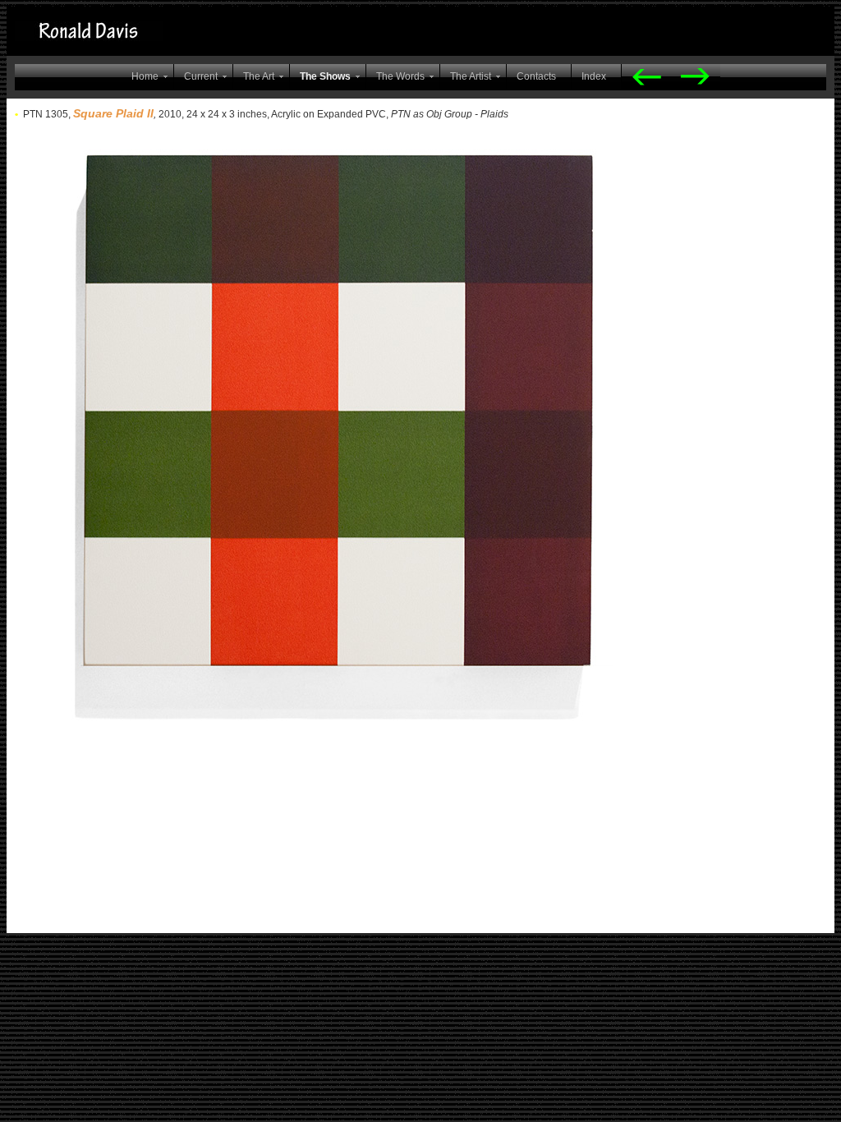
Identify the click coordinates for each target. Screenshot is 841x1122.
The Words (400, 76)
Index (593, 76)
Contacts (536, 76)
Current (201, 76)
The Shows (325, 76)
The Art (258, 76)
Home (145, 76)
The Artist (470, 76)
